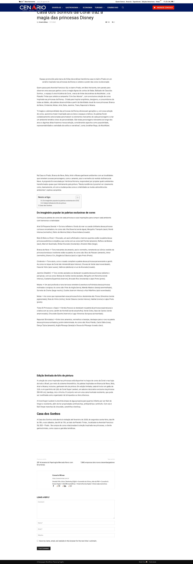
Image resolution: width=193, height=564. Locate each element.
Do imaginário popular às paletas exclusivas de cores (61, 200)
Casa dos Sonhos (45, 205)
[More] (59, 27)
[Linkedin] (170, 1)
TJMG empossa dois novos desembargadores (98, 462)
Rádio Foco (142, 562)
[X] (44, 27)
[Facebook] (165, 1)
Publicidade (152, 562)
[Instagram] (167, 1)
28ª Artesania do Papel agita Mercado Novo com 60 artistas (55, 463)
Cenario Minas (43, 22)
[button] (123, 7)
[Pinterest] (49, 27)
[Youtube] (173, 1)
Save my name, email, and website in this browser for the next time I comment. (68, 541)
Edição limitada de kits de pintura (55, 203)
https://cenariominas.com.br (60, 478)
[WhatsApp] (54, 27)
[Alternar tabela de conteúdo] (76, 197)
